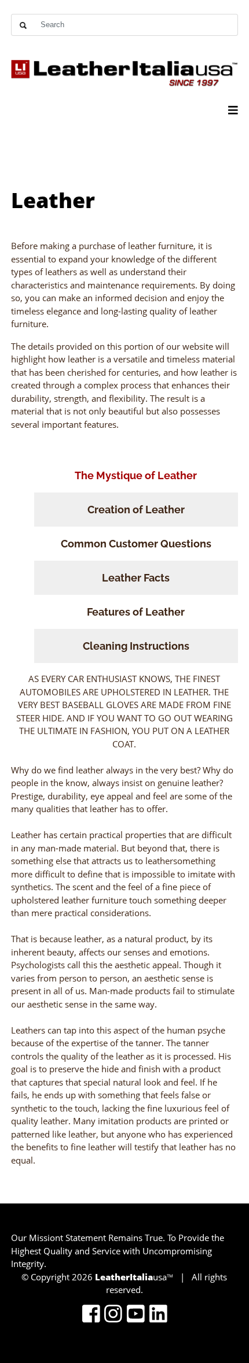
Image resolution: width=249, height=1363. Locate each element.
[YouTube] (136, 1314)
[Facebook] (91, 1314)
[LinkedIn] (158, 1314)
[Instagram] (113, 1314)
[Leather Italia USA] (124, 70)
